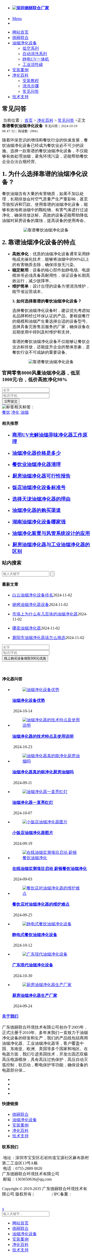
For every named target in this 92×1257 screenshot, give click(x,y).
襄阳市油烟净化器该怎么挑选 (38, 637)
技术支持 (20, 97)
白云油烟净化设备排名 (32, 595)
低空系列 (30, 48)
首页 (29, 120)
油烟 (24, 412)
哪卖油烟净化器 (26, 628)
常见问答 (30, 91)
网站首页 (20, 32)
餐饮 (6, 412)
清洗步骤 (30, 86)
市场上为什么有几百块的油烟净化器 (45, 614)
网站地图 (42, 1194)
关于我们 (10, 1016)
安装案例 (20, 70)
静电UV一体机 (35, 59)
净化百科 (20, 75)
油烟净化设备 (24, 43)
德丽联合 (20, 37)
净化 (15, 412)
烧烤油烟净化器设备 (30, 604)
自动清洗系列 (34, 54)
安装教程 (30, 80)
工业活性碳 (32, 64)
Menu (17, 18)
